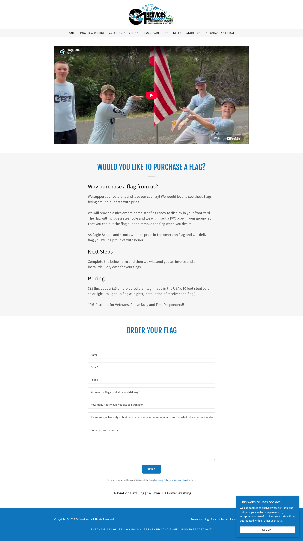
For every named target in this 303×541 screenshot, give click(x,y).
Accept (267, 529)
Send (151, 469)
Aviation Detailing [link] (124, 33)
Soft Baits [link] (173, 33)
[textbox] (151, 354)
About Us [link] (193, 33)
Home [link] (71, 33)
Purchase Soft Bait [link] (220, 33)
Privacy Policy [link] (162, 480)
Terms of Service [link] (182, 480)
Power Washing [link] (92, 33)
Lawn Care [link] (152, 33)
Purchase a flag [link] (103, 529)
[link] (151, 14)
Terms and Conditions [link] (161, 529)
